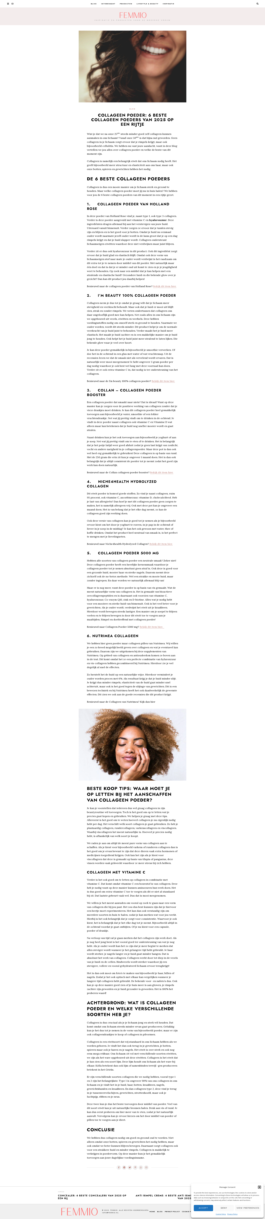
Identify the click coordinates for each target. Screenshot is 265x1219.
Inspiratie (168, 4)
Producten (126, 4)
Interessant (108, 4)
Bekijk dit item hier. (164, 286)
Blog (94, 4)
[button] (259, 1187)
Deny (224, 1207)
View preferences (248, 1207)
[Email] (12, 3)
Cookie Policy (221, 1214)
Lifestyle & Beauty (147, 4)
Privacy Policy (232, 1214)
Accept (203, 1207)
